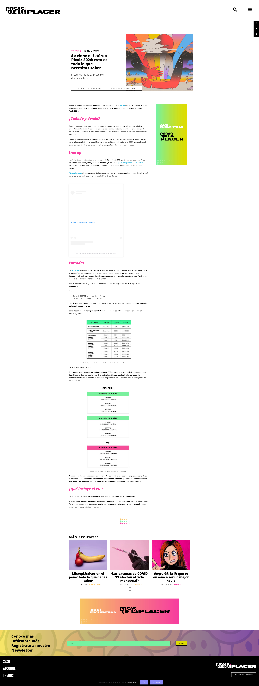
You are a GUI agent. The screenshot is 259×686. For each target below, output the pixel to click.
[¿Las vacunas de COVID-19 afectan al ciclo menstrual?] (129, 555)
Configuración (131, 682)
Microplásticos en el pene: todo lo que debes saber (88, 577)
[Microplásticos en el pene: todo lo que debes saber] (88, 555)
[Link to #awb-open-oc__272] (235, 10)
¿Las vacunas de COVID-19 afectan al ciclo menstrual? (129, 577)
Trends (76, 51)
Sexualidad (94, 584)
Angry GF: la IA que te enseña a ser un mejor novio (171, 577)
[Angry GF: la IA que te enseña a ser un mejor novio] (171, 555)
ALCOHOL (9, 668)
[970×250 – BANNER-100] (129, 599)
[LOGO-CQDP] (33, 8)
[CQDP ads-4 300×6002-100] (171, 105)
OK (144, 682)
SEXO (6, 661)
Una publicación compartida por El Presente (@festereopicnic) (96, 253)
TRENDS (8, 675)
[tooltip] (256, 23)
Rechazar (156, 682)
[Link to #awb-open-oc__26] (250, 10)
